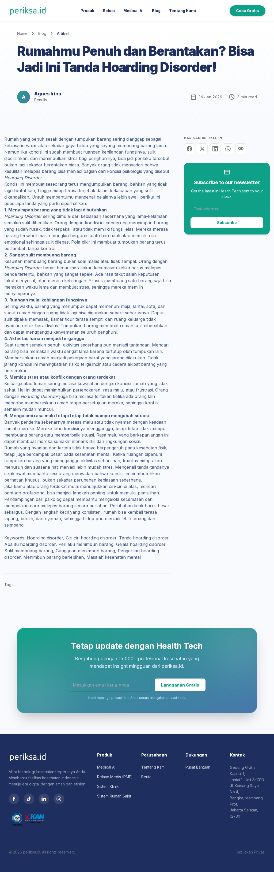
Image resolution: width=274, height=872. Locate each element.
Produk (87, 10)
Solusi (109, 10)
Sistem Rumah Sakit (114, 796)
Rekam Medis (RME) (115, 776)
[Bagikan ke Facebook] (189, 148)
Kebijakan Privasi (250, 852)
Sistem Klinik (108, 786)
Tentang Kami (182, 10)
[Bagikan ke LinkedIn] (215, 148)
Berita (146, 776)
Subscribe (227, 222)
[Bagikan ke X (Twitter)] (202, 148)
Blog (156, 10)
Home (22, 33)
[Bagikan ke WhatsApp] (228, 148)
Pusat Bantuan (197, 767)
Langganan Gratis (180, 685)
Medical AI (133, 10)
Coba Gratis (247, 10)
